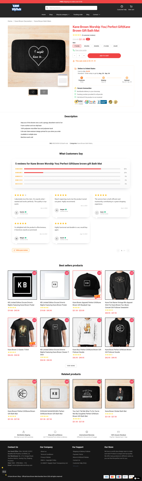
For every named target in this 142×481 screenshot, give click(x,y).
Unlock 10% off (4, 472)
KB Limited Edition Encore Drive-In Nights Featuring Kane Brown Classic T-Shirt (54, 352)
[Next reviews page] (128, 250)
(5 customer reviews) (88, 35)
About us (43, 451)
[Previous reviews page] (118, 250)
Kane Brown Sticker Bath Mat (116, 411)
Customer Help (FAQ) (79, 463)
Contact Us (76, 460)
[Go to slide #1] (33, 92)
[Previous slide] (11, 56)
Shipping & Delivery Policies (81, 451)
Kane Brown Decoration (23, 21)
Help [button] (138, 478)
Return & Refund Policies (81, 457)
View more (71, 365)
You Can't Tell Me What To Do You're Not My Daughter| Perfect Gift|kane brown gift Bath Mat (86, 413)
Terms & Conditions (47, 454)
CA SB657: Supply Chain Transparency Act (54, 463)
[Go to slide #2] (44, 92)
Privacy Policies (46, 457)
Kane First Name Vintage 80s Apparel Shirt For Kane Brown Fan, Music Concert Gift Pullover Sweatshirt (118, 305)
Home (10, 21)
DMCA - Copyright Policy (48, 460)
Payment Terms (78, 454)
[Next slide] (66, 56)
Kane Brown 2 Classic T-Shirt (18, 350)
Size (74, 43)
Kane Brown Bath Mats (42, 21)
